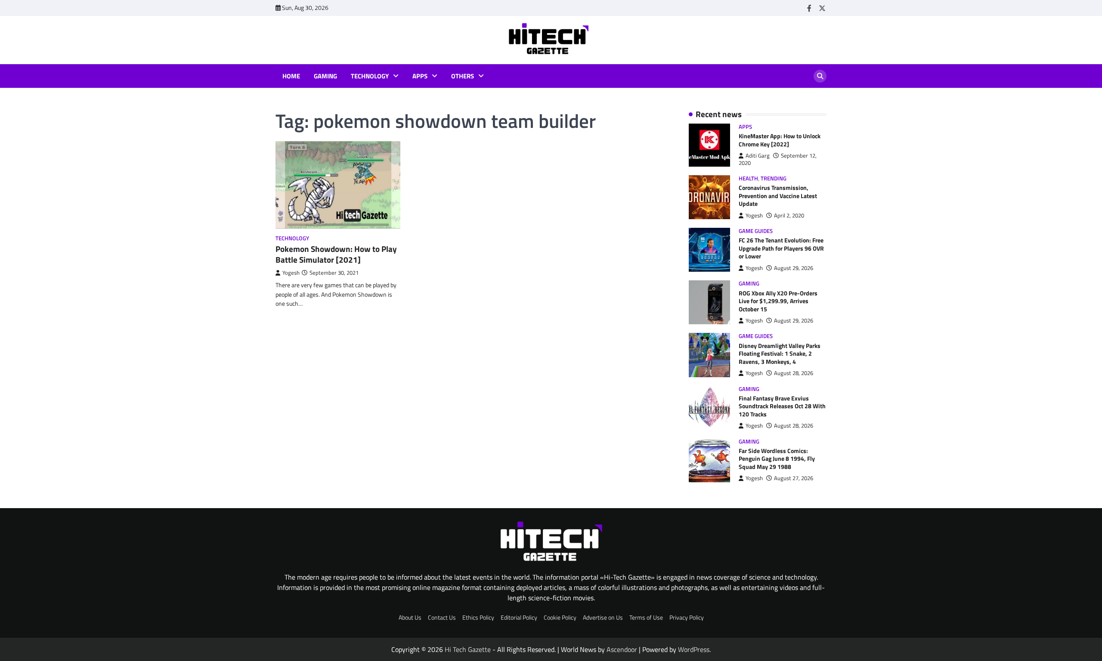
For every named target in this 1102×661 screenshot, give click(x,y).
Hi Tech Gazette (468, 649)
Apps (419, 76)
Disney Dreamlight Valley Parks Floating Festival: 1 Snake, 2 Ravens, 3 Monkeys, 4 (779, 353)
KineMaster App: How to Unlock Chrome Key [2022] (779, 140)
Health (748, 178)
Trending (773, 178)
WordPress (693, 649)
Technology (370, 76)
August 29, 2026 (793, 268)
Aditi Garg (758, 156)
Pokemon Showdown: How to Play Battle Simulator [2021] (336, 254)
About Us (410, 617)
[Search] (820, 76)
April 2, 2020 (789, 215)
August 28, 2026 (793, 373)
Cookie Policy (560, 617)
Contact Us (442, 617)
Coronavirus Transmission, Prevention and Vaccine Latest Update (778, 195)
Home (291, 76)
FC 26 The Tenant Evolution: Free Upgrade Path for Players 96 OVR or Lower (781, 248)
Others (462, 76)
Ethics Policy (478, 617)
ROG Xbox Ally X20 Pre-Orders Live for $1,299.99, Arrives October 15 (778, 301)
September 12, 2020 (778, 159)
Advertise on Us (603, 617)
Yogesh (291, 273)
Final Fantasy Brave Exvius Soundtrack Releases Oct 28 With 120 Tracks (782, 406)
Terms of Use (646, 617)
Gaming (325, 76)
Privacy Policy (686, 617)
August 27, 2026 (793, 478)
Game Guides (756, 231)
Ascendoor (622, 649)
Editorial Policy (519, 617)
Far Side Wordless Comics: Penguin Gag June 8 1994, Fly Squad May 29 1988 (777, 459)
